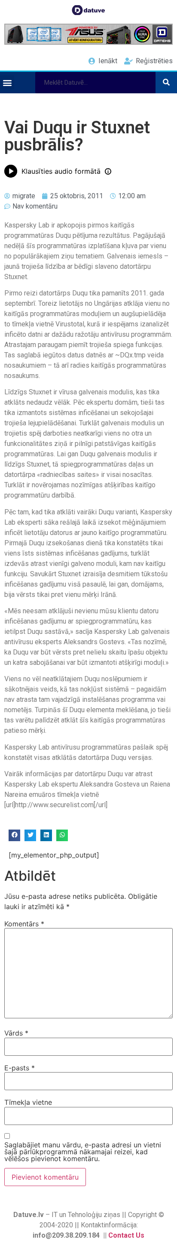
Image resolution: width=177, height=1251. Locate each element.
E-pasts (19, 1067)
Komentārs (24, 923)
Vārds (16, 1033)
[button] (7, 82)
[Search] (166, 82)
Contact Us (126, 1235)
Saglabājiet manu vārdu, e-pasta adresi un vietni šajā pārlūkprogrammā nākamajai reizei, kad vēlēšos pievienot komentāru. (82, 1151)
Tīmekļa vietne (28, 1102)
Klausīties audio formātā (61, 171)
